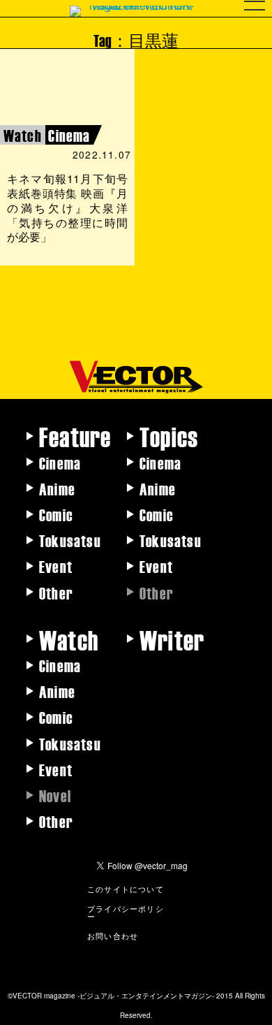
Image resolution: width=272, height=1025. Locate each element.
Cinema (60, 462)
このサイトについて (125, 889)
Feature (75, 436)
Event (56, 566)
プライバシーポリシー (125, 912)
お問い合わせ (112, 935)
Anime (57, 488)
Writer (171, 639)
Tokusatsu (70, 540)
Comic (56, 514)
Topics (168, 436)
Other (56, 592)
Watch (68, 639)
